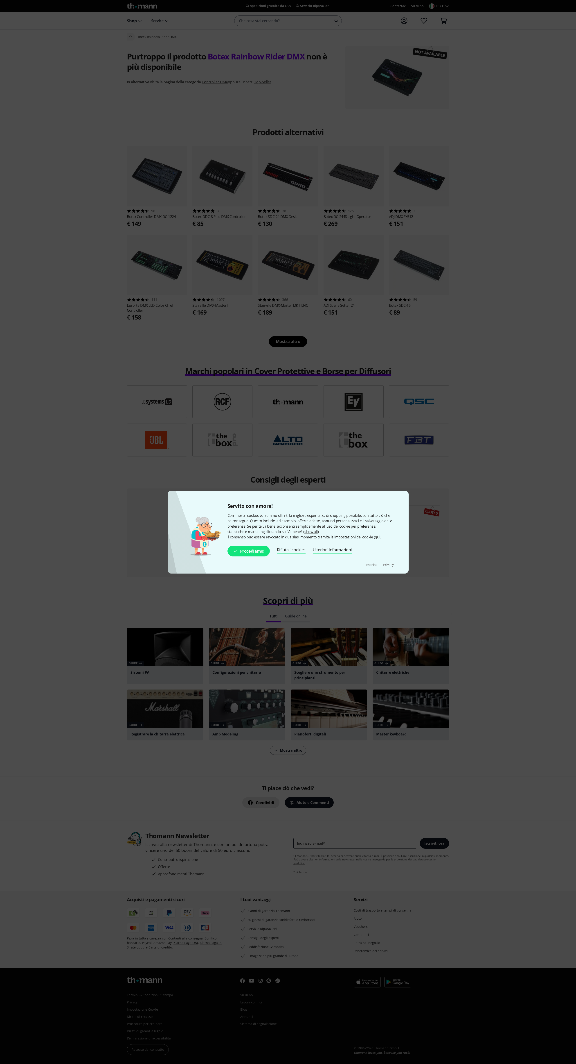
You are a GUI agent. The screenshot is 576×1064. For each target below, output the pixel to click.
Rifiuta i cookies (291, 549)
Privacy (388, 565)
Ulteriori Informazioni (332, 549)
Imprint (372, 565)
